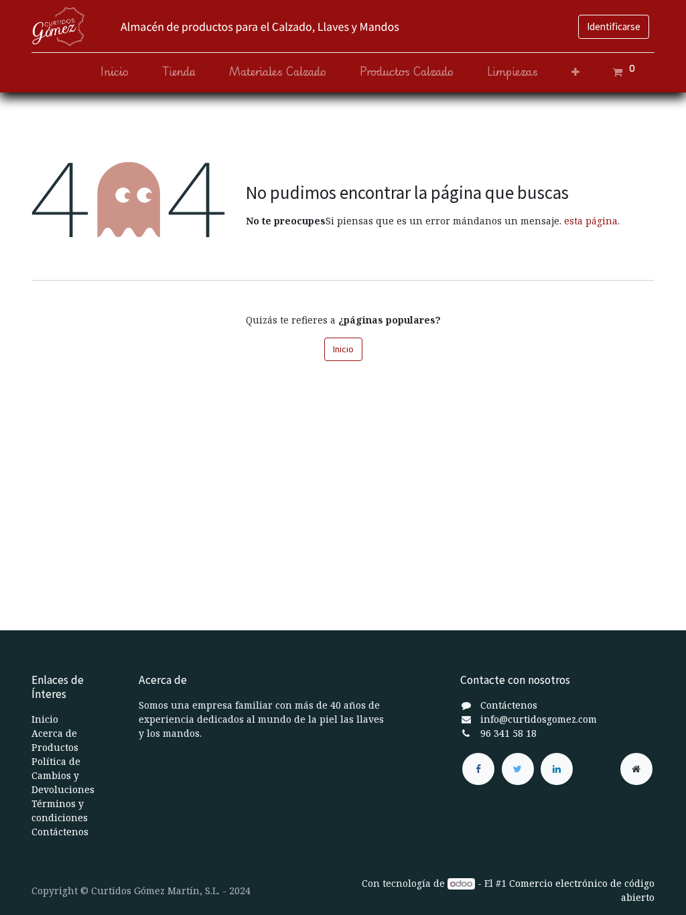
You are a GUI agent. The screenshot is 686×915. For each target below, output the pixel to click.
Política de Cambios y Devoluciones (62, 775)
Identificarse (613, 26)
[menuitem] (114, 72)
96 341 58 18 (508, 733)
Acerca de (54, 733)
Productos (54, 747)
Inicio (343, 349)
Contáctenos (59, 831)
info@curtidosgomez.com (538, 719)
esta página (591, 220)
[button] (575, 72)
